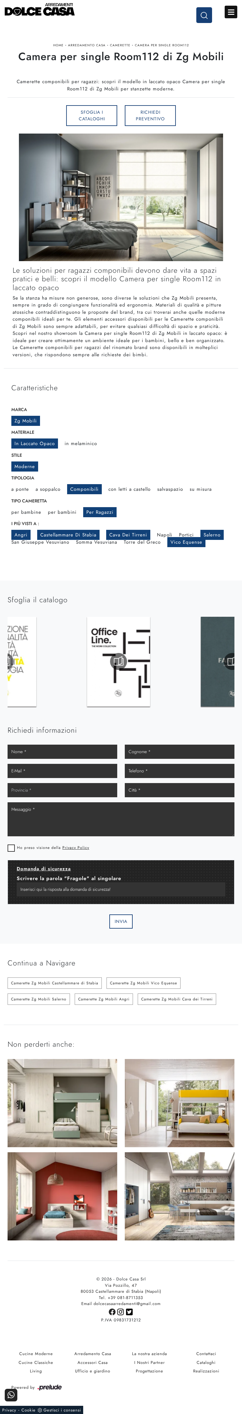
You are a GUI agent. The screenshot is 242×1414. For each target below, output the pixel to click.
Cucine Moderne (36, 1354)
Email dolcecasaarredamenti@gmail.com (121, 1304)
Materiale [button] (22, 432)
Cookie (28, 1410)
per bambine (26, 512)
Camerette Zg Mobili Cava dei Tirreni (177, 999)
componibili (84, 489)
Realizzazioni (206, 1371)
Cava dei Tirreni (128, 534)
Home (58, 45)
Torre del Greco (142, 542)
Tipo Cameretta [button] (29, 501)
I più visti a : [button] (25, 523)
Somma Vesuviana (96, 542)
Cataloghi (206, 1362)
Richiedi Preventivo (150, 115)
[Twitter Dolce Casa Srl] (129, 1311)
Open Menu (231, 12)
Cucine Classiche (36, 1362)
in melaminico (81, 443)
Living (36, 1371)
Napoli (164, 534)
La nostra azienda (149, 1354)
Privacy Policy (75, 847)
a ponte (20, 489)
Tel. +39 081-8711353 (121, 1298)
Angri (20, 534)
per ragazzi (99, 512)
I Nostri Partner (149, 1362)
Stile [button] (16, 455)
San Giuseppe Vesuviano (40, 542)
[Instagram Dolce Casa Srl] (121, 1311)
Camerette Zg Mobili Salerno (38, 999)
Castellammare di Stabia (68, 534)
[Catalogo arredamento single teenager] (154, 661)
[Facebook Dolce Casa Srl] (113, 1311)
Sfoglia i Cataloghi (92, 115)
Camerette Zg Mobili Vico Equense (143, 983)
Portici (186, 534)
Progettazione (149, 1371)
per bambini (62, 512)
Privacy (9, 1410)
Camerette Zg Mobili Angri (104, 999)
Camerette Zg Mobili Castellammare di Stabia (54, 983)
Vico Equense (186, 542)
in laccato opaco (34, 443)
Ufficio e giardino (92, 1371)
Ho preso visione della (53, 847)
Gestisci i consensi (62, 1410)
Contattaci (206, 1354)
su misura (201, 489)
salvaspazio (170, 489)
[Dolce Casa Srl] (121, 9)
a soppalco (48, 489)
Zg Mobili (25, 420)
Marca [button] (19, 409)
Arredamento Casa (87, 45)
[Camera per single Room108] (33, 115)
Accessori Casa (93, 1362)
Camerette (120, 45)
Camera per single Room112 (162, 45)
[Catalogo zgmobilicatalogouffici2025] (41, 661)
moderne (24, 466)
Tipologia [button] (22, 478)
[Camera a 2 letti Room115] (208, 115)
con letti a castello (129, 489)
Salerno (212, 534)
